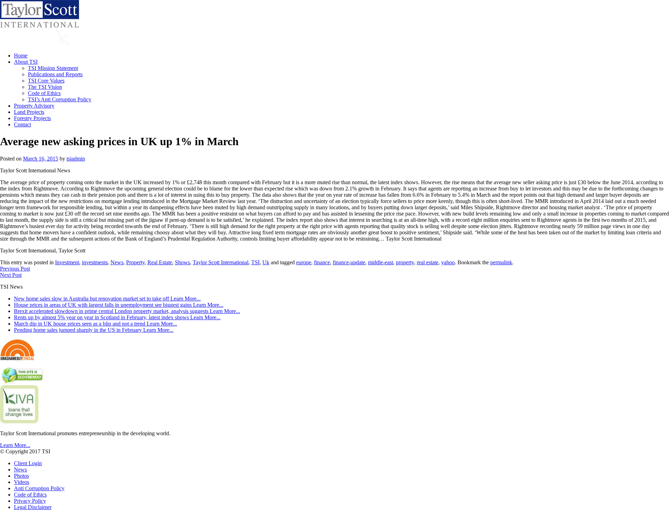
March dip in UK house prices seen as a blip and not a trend (95, 324)
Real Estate (159, 262)
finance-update (349, 262)
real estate (427, 262)
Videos (21, 482)
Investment (67, 262)
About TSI (26, 62)
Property (135, 262)
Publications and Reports (55, 74)
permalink (501, 262)
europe (303, 262)
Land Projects (29, 112)
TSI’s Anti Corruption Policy (59, 99)
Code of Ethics (44, 93)
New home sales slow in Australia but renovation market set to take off (107, 299)
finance (322, 262)
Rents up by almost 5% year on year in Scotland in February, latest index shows (117, 317)
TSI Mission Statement (53, 68)
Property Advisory (34, 106)
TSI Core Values (46, 81)
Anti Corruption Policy (39, 488)
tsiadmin (76, 159)
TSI (255, 262)
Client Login (28, 463)
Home (21, 55)
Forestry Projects (32, 118)
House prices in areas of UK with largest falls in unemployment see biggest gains (118, 305)
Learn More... (15, 445)
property (405, 262)
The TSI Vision (45, 87)
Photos (21, 476)
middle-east (380, 262)
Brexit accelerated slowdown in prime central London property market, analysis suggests (127, 311)
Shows (182, 262)
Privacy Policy (30, 501)
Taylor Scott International (220, 262)
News (116, 262)
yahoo (448, 262)
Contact (22, 124)
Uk (265, 262)
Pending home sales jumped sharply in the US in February (94, 330)
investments (95, 262)
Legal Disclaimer (33, 507)
